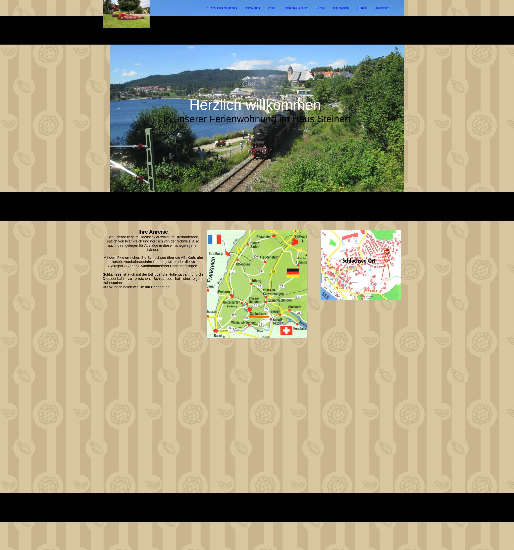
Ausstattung (252, 7)
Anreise (320, 7)
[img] (138, 14)
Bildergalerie (341, 7)
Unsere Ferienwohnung (222, 7)
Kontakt (362, 7)
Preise (271, 7)
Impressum (382, 7)
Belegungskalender (295, 7)
